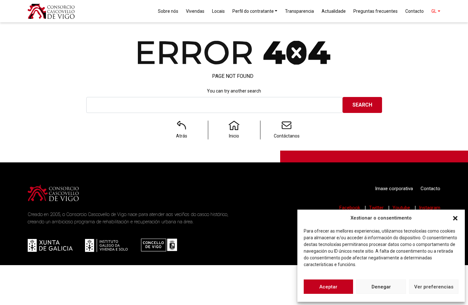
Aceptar (328, 287)
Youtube (402, 208)
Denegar (381, 287)
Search (362, 105)
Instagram (429, 208)
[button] (455, 218)
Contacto (430, 188)
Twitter (377, 208)
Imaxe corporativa (394, 188)
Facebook (350, 208)
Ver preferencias (433, 287)
